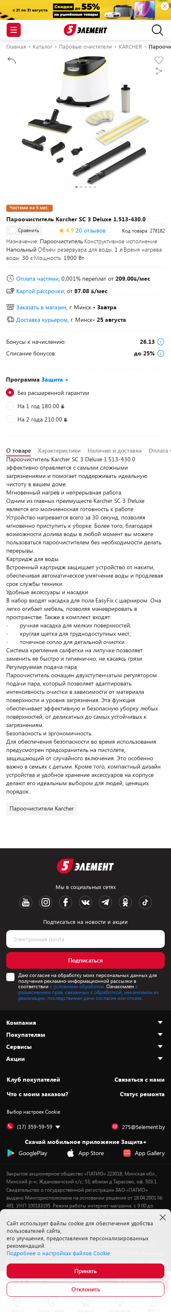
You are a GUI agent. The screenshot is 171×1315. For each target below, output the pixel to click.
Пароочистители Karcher (42, 808)
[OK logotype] (125, 902)
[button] (76, 188)
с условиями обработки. (77, 986)
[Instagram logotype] (45, 902)
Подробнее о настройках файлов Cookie (58, 1253)
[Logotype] (85, 30)
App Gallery (150, 1153)
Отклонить (85, 1289)
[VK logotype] (85, 902)
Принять (85, 1271)
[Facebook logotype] (65, 902)
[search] (155, 30)
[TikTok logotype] (145, 902)
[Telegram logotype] (105, 902)
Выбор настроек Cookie (33, 1111)
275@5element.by (143, 1127)
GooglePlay (33, 1153)
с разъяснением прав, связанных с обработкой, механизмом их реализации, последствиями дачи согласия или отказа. (88, 992)
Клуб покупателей (33, 1079)
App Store (91, 1153)
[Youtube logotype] (25, 902)
